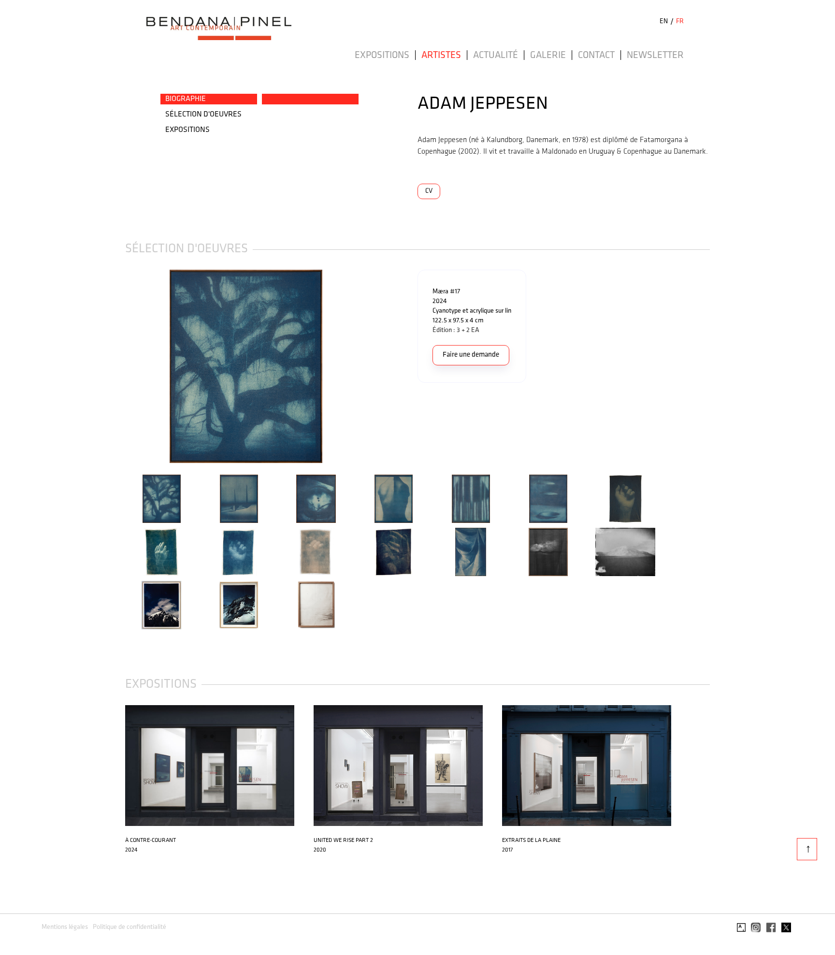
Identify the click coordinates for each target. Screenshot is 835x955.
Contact (596, 55)
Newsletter (655, 55)
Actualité (495, 55)
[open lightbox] (271, 366)
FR (680, 21)
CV (428, 191)
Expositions (382, 55)
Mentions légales (65, 927)
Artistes (441, 55)
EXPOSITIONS (187, 130)
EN (664, 21)
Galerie (548, 55)
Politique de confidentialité (129, 927)
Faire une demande (471, 355)
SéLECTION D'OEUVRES (203, 114)
